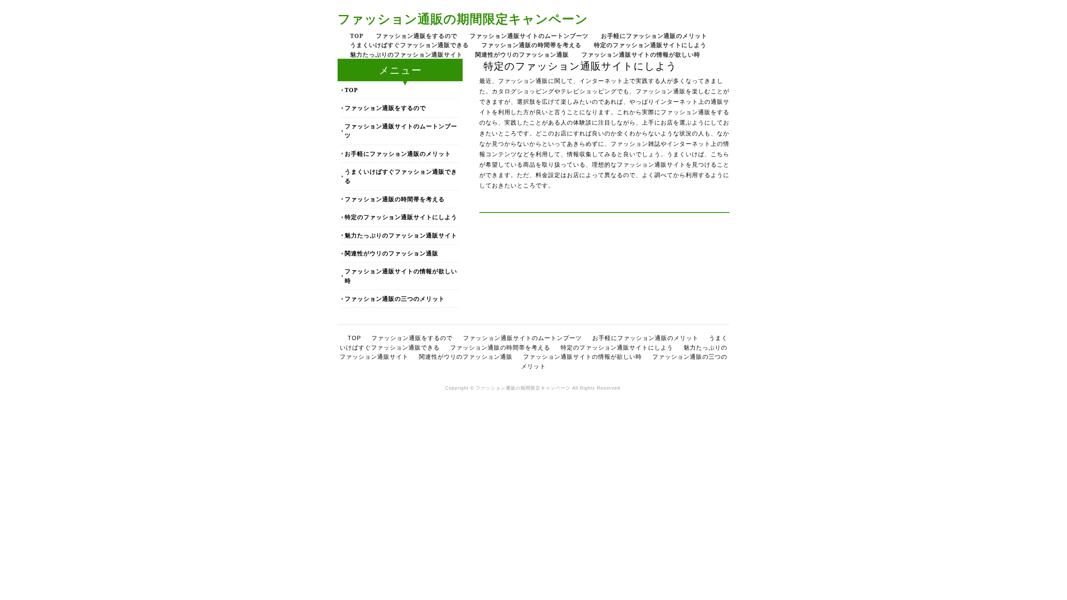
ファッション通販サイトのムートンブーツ (529, 36)
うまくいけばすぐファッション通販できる (409, 45)
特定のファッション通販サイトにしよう (650, 45)
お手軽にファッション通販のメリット (654, 36)
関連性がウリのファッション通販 (522, 54)
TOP (356, 36)
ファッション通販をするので (416, 36)
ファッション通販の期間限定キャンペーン (463, 18)
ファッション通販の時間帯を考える (531, 45)
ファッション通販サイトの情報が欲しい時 (640, 54)
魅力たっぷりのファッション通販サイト (406, 54)
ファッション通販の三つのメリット (395, 298)
